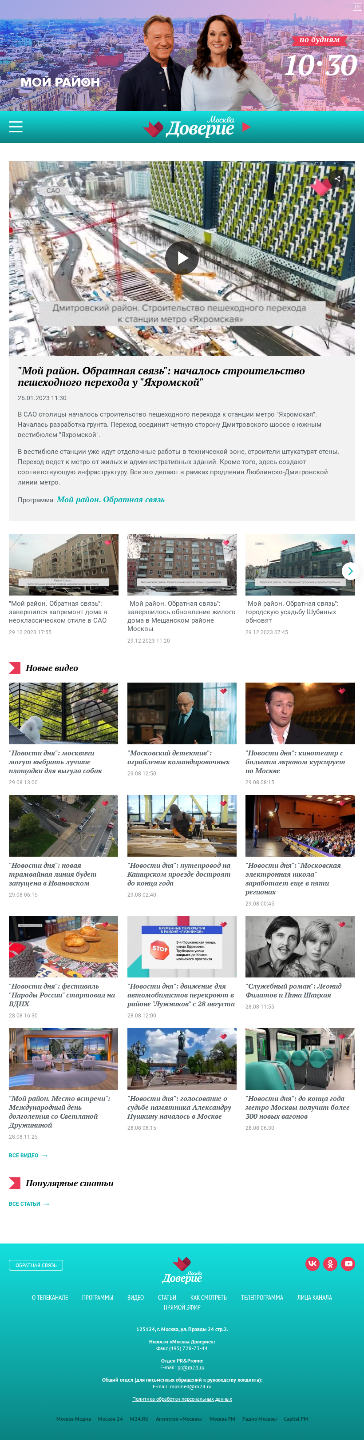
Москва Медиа (73, 1418)
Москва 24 (110, 1418)
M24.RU (139, 1418)
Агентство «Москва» (179, 1418)
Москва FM (222, 1418)
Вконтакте (312, 1264)
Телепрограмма (262, 1297)
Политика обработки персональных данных (182, 1398)
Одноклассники (330, 1264)
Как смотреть (208, 1297)
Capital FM (296, 1418)
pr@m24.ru (191, 1367)
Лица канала (314, 1297)
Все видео (23, 1155)
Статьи (167, 1297)
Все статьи (24, 1204)
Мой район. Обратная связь (111, 499)
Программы (97, 1297)
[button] (351, 571)
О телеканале (50, 1297)
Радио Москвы (259, 1418)
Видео (135, 1297)
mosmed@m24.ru (190, 1386)
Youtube (348, 1264)
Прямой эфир (182, 1307)
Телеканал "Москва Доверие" (188, 126)
